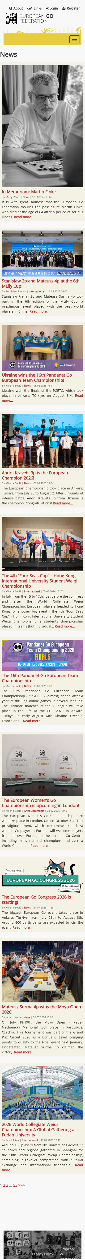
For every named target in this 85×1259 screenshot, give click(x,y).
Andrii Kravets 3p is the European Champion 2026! (35, 475)
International (37, 291)
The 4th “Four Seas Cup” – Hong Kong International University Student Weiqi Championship (39, 581)
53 (15, 1185)
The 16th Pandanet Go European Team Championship (40, 678)
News (26, 197)
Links (38, 8)
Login (54, 8)
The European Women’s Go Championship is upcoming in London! (40, 802)
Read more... (24, 217)
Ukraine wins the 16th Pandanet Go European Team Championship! (37, 377)
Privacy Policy (42, 1254)
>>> (21, 1185)
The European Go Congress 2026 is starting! (36, 899)
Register (73, 8)
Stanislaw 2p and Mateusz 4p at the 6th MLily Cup (41, 283)
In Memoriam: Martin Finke (29, 191)
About (18, 8)
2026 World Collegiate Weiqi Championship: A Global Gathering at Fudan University (39, 1129)
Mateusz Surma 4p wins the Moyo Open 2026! (41, 1009)
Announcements (34, 810)
